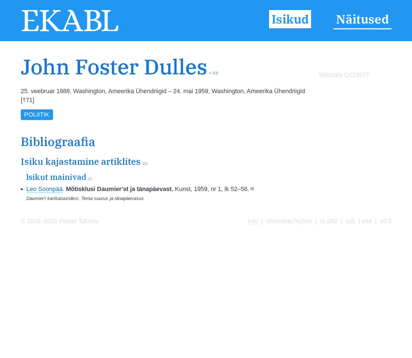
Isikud (290, 19)
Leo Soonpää (44, 188)
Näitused (362, 19)
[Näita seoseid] (252, 188)
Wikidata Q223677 (344, 74)
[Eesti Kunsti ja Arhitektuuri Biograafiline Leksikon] (70, 30)
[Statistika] (342, 86)
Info (253, 221)
